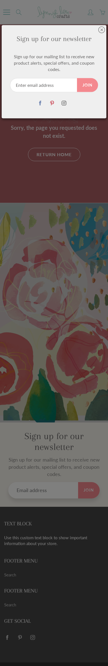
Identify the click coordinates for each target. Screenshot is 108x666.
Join (87, 84)
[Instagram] (64, 103)
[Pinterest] (52, 103)
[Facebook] (40, 103)
